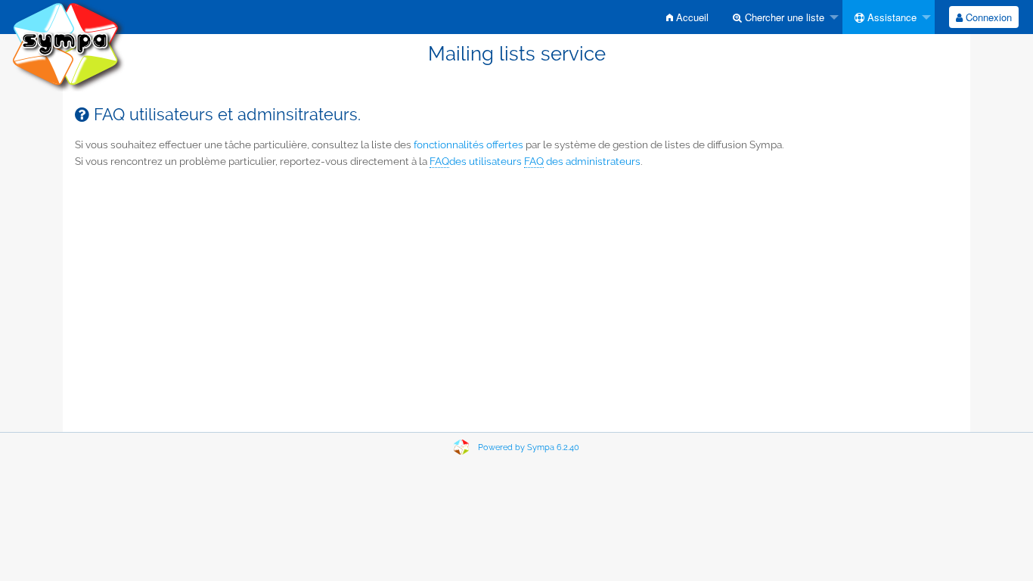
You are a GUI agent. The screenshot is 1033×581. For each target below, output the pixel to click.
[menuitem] (687, 17)
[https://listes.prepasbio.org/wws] (68, 45)
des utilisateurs (476, 161)
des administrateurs (582, 161)
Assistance (890, 17)
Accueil (691, 17)
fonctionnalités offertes (468, 144)
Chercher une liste (783, 17)
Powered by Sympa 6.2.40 (528, 447)
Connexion (987, 17)
